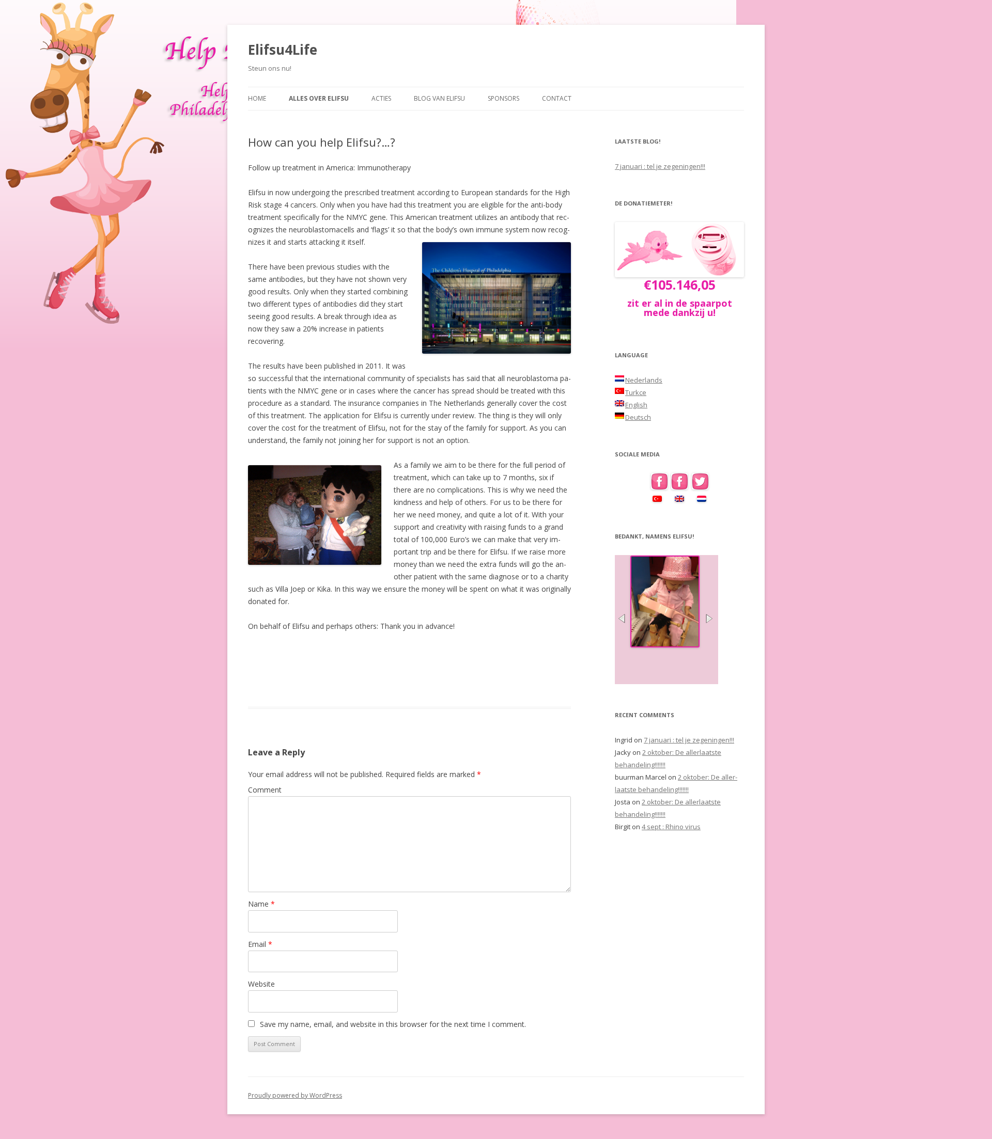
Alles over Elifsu (319, 98)
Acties (381, 98)
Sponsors (503, 98)
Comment (265, 790)
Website (261, 984)
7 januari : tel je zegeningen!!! (660, 166)
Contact (556, 98)
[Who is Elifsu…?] (665, 645)
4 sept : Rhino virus (671, 826)
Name (261, 904)
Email (260, 944)
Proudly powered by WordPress (295, 1095)
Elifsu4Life (282, 49)
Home (257, 98)
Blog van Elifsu (439, 98)
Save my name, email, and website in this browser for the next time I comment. (393, 1024)
